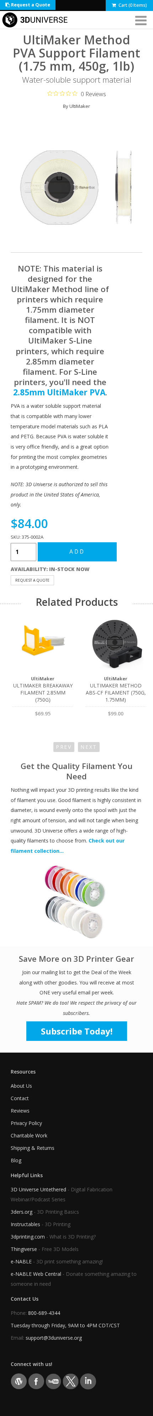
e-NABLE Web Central (36, 1273)
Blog (16, 1160)
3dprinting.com (28, 1236)
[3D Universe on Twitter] (71, 1381)
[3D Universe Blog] (19, 1381)
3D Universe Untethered (38, 1189)
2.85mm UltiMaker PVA (59, 392)
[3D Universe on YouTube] (54, 1381)
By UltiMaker (76, 106)
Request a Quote (30, 5)
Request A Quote (32, 580)
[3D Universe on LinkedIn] (88, 1381)
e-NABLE (21, 1261)
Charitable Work (29, 1135)
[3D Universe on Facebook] (36, 1381)
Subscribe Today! (76, 1031)
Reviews (20, 1110)
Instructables (25, 1224)
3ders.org (21, 1211)
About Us (21, 1085)
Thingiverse (24, 1249)
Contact (20, 1098)
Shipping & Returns (32, 1148)
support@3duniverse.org (54, 1337)
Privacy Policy (26, 1123)
